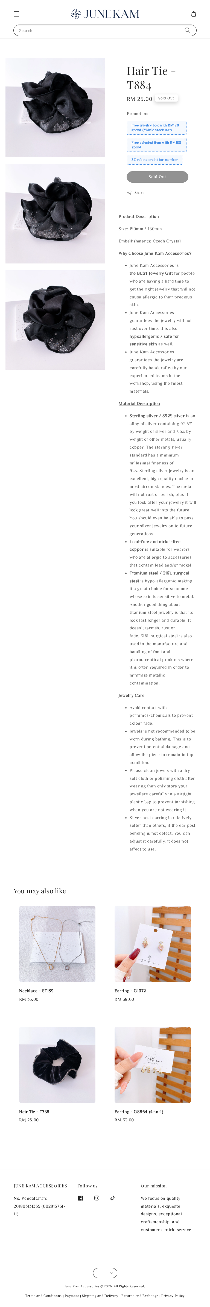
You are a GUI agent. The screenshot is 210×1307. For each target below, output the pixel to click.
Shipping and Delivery (100, 1295)
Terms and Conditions (43, 1295)
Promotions (138, 113)
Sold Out (157, 176)
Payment (72, 1295)
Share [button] (140, 192)
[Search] (187, 30)
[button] (16, 14)
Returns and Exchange (139, 1295)
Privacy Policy (173, 1295)
